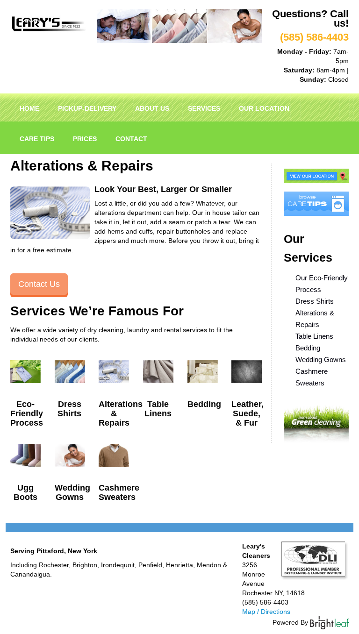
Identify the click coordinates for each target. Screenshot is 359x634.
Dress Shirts (314, 301)
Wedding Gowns (320, 359)
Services (204, 108)
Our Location (264, 108)
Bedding (307, 348)
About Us (152, 108)
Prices (85, 138)
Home (29, 108)
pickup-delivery (87, 108)
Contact (131, 138)
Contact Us (39, 284)
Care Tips (37, 138)
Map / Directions (266, 611)
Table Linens (314, 336)
